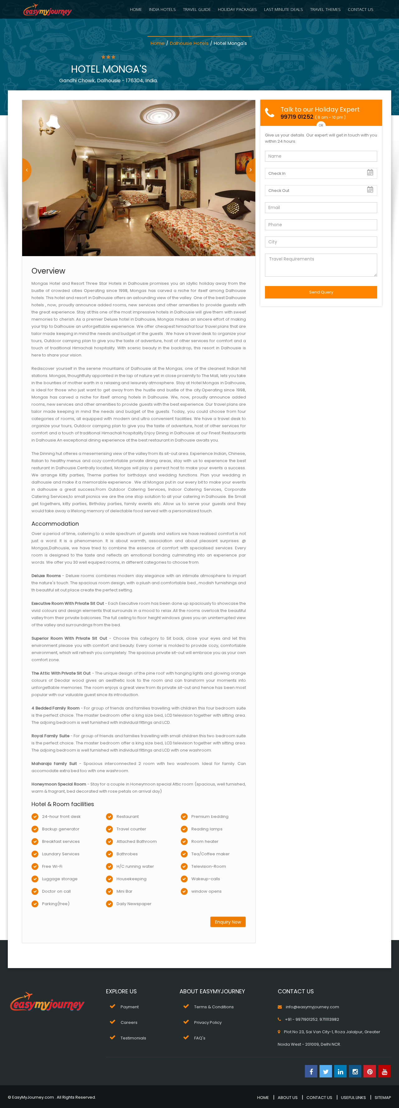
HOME (136, 9)
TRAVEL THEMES (325, 9)
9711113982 (329, 1019)
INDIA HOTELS (162, 9)
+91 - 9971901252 (301, 1019)
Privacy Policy (208, 1022)
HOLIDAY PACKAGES (237, 9)
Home (158, 43)
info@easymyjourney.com (312, 1007)
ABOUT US (288, 1098)
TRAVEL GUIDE (197, 9)
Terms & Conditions (214, 1007)
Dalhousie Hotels (189, 43)
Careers (129, 1022)
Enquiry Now (228, 922)
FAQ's (199, 1038)
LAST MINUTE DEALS (283, 9)
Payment (130, 1007)
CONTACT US (360, 9)
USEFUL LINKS (353, 1098)
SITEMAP (383, 1098)
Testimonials (133, 1038)
